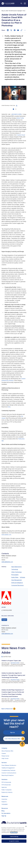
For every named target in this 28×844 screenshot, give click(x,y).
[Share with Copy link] (21, 30)
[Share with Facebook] (14, 30)
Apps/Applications (16, 566)
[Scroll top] (22, 744)
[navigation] (24, 3)
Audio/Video (14, 577)
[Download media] (17, 105)
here (9, 407)
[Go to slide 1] (13, 109)
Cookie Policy (13, 832)
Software (22, 577)
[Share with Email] (18, 30)
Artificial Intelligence (17, 582)
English (4, 619)
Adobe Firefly (20, 118)
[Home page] (8, 3)
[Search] (21, 3)
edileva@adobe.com (7, 562)
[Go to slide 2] (15, 109)
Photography (15, 574)
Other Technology (16, 572)
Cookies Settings (14, 836)
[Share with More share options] (25, 30)
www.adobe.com (6, 534)
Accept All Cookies (14, 841)
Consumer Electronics (17, 585)
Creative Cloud (21, 135)
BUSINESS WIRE (16, 114)
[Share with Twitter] (11, 30)
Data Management (16, 580)
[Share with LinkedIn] (8, 30)
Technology (14, 569)
